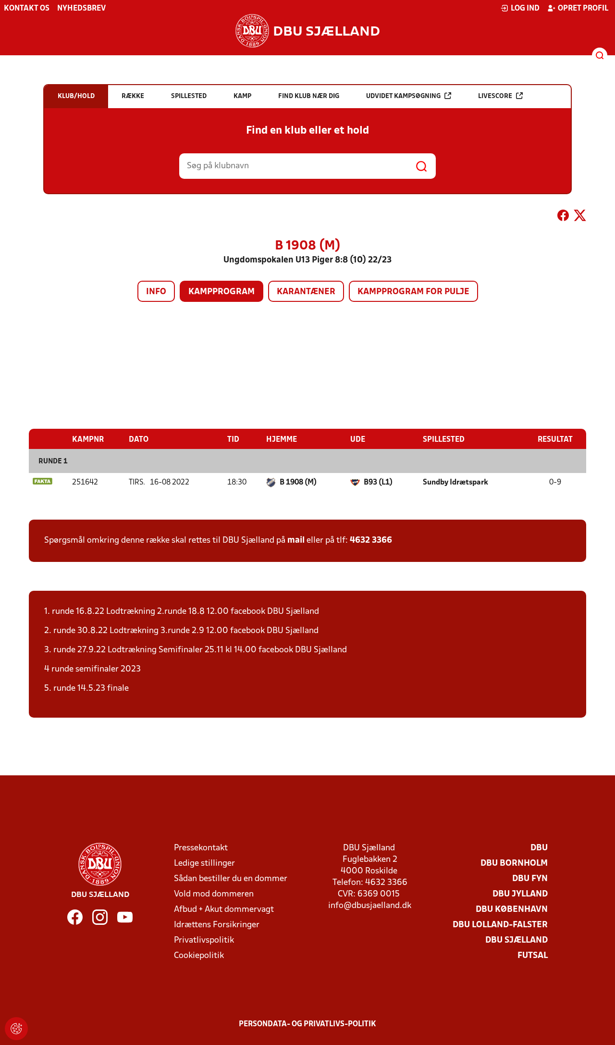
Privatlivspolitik (204, 940)
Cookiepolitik (199, 956)
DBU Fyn (530, 879)
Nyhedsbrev (81, 8)
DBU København (512, 910)
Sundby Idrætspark (455, 482)
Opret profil (583, 8)
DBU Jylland (520, 894)
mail (296, 540)
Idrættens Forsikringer (216, 925)
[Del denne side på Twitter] (580, 217)
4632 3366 (371, 540)
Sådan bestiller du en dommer (230, 879)
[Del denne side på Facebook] (563, 217)
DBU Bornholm (514, 863)
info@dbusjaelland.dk (369, 906)
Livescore (495, 96)
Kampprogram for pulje (413, 292)
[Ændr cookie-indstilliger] (16, 1028)
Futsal (532, 956)
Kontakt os (26, 8)
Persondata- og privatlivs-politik (307, 1024)
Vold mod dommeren (214, 894)
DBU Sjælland (516, 940)
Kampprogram (221, 292)
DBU (539, 848)
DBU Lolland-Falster (500, 925)
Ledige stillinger (204, 863)
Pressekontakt (201, 848)
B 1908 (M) (298, 482)
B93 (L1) (378, 482)
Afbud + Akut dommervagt (224, 910)
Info (156, 292)
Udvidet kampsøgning (403, 96)
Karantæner (306, 292)
